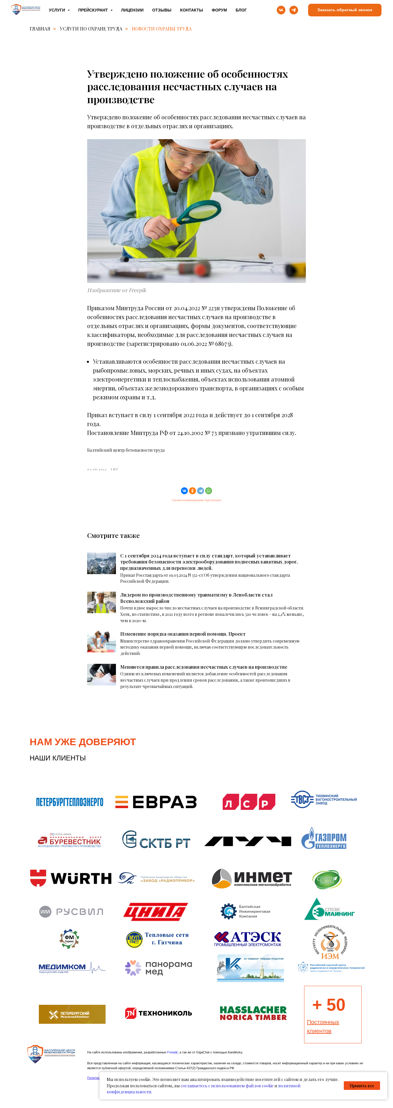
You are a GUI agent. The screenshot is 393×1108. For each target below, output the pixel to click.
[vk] (281, 10)
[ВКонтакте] (184, 490)
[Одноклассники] (192, 490)
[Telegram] (200, 490)
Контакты (191, 10)
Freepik (172, 1052)
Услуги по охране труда (91, 28)
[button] (344, 10)
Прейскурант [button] (93, 10)
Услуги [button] (57, 10)
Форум (219, 10)
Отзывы (161, 10)
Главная (40, 28)
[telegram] (293, 10)
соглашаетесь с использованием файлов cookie (227, 1085)
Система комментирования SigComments (196, 500)
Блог (241, 10)
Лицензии (132, 10)
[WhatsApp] (208, 490)
